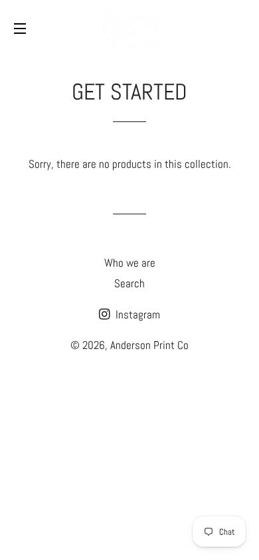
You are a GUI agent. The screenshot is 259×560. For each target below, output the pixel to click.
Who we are (129, 262)
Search (129, 283)
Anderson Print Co (149, 345)
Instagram (136, 314)
